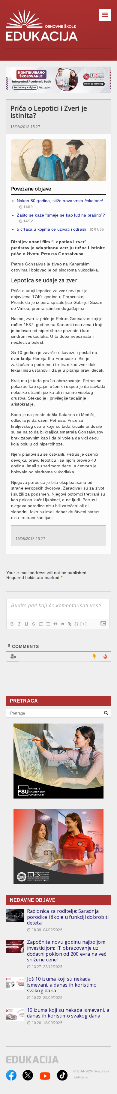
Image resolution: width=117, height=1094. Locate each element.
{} (76, 624)
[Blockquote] (54, 624)
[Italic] (18, 624)
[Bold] (11, 624)
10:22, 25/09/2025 (44, 998)
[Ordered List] (40, 624)
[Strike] (33, 624)
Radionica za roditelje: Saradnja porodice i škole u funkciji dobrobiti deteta (68, 917)
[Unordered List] (47, 624)
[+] (83, 624)
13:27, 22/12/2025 (44, 967)
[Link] (69, 624)
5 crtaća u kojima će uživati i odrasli (51, 229)
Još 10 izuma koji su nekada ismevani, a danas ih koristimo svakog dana (62, 985)
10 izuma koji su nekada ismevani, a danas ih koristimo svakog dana (68, 1013)
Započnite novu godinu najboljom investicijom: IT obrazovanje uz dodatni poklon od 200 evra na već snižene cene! (66, 951)
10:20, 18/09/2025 (44, 1023)
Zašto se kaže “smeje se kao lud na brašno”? (61, 215)
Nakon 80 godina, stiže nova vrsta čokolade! (60, 200)
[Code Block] (62, 624)
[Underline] (26, 624)
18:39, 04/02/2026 (44, 930)
